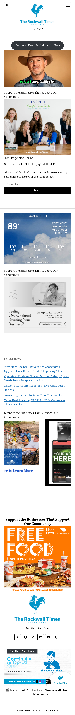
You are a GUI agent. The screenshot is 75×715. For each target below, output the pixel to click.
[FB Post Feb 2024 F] (37, 332)
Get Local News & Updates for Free (37, 45)
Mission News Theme (27, 710)
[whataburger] (37, 590)
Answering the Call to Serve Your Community (33, 395)
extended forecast (37, 257)
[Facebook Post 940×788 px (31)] (37, 153)
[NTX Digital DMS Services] (37, 470)
